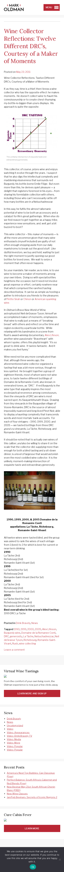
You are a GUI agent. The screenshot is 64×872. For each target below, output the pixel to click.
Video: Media (14, 739)
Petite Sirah (13, 299)
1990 (17, 629)
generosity (16, 636)
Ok (32, 867)
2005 (38, 629)
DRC (6, 636)
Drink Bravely (23, 623)
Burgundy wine (12, 632)
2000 (30, 629)
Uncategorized (15, 725)
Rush (15, 643)
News (34, 623)
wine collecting (27, 643)
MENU (49, 7)
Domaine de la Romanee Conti (38, 632)
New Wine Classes (17, 793)
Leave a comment (14, 649)
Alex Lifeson (52, 335)
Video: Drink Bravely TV (19, 735)
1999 (23, 629)
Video (10, 728)
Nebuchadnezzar (44, 636)
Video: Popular (15, 746)
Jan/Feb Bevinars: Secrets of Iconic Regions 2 (32, 797)
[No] (59, 859)
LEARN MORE (32, 828)
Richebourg (30, 639)
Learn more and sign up (32, 693)
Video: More (13, 742)
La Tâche (28, 636)
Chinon (27, 299)
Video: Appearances (18, 732)
